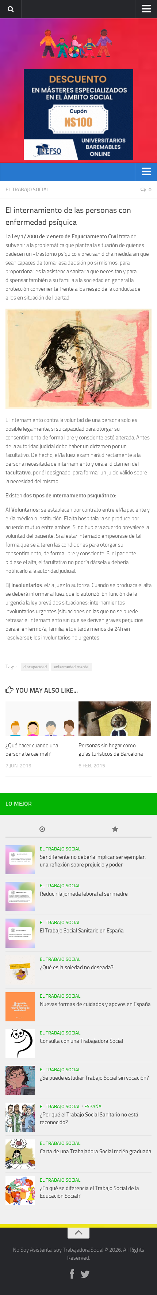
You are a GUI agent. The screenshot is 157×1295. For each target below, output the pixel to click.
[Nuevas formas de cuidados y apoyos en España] (20, 1006)
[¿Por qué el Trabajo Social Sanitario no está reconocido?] (20, 1117)
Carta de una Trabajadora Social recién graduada (96, 1151)
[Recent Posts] (41, 830)
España (93, 1106)
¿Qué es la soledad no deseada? (77, 967)
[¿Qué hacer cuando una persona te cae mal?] (41, 718)
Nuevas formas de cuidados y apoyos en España (95, 1004)
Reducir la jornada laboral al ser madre (84, 894)
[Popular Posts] (115, 830)
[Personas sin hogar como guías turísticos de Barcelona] (114, 718)
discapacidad (35, 666)
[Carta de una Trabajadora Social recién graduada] (20, 1154)
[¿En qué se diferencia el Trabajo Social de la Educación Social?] (20, 1190)
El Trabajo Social (27, 190)
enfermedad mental (71, 666)
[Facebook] (72, 1274)
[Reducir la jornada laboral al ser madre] (20, 896)
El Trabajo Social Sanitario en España (82, 930)
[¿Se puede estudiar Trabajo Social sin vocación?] (20, 1080)
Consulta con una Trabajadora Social (81, 1041)
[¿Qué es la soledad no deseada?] (20, 970)
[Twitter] (85, 1274)
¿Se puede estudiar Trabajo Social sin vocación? (94, 1078)
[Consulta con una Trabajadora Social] (20, 1043)
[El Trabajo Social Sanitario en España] (20, 933)
